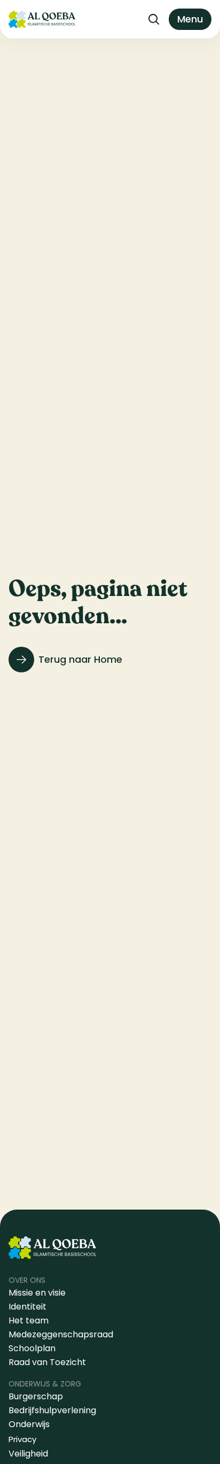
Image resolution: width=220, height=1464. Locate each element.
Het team (29, 1320)
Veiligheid (28, 1453)
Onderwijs (29, 1424)
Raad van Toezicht (47, 1362)
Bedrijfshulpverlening (52, 1410)
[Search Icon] (153, 19)
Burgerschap (36, 1396)
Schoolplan (32, 1348)
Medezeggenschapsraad (61, 1334)
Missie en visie (38, 1293)
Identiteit (27, 1306)
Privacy (22, 1439)
